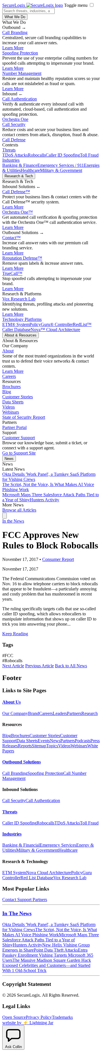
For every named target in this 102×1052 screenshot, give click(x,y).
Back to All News (71, 665)
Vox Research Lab (18, 298)
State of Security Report (23, 417)
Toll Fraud (89, 155)
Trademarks (62, 1017)
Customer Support (18, 437)
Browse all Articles (19, 510)
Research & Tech (19, 176)
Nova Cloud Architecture (48, 872)
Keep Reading (15, 633)
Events (44, 740)
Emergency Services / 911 (60, 165)
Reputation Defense (22, 258)
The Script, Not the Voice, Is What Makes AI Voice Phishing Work (49, 932)
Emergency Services (58, 845)
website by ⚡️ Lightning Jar (27, 1022)
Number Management (21, 73)
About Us (11, 702)
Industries (11, 160)
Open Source (14, 1017)
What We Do (15, 17)
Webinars (10, 412)
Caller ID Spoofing (63, 155)
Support (24, 899)
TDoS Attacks (15, 155)
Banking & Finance (19, 165)
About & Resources (21, 335)
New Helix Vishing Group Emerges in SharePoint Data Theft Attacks (46, 947)
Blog (6, 391)
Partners (74, 713)
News (9, 458)
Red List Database (36, 877)
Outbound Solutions (21, 761)
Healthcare (30, 170)
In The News (16, 913)
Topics (52, 745)
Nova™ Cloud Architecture (55, 329)
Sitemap (39, 745)
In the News (13, 521)
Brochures (11, 386)
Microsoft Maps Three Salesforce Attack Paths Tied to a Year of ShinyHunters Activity (50, 497)
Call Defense (14, 139)
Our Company (15, 713)
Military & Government (61, 170)
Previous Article (39, 665)
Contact (11, 237)
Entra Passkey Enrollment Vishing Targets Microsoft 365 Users (47, 955)
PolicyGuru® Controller (51, 324)
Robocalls (37, 155)
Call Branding (14, 32)
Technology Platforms (22, 319)
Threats (9, 150)
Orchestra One (15, 119)
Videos (8, 407)
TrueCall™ (12, 273)
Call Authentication (19, 98)
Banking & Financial (21, 845)
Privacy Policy (39, 1017)
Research (89, 713)
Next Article (13, 665)
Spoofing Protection (20, 53)
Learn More (13, 47)
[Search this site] (4, 516)
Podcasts (82, 740)
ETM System (14, 872)
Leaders (60, 713)
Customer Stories (17, 396)
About (8, 350)
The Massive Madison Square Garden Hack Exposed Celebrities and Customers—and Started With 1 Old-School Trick (46, 965)
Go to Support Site (19, 453)
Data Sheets (13, 401)
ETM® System (15, 324)
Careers (9, 376)
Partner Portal (14, 427)
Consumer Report (58, 559)
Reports (25, 745)
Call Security (14, 124)
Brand (33, 713)
